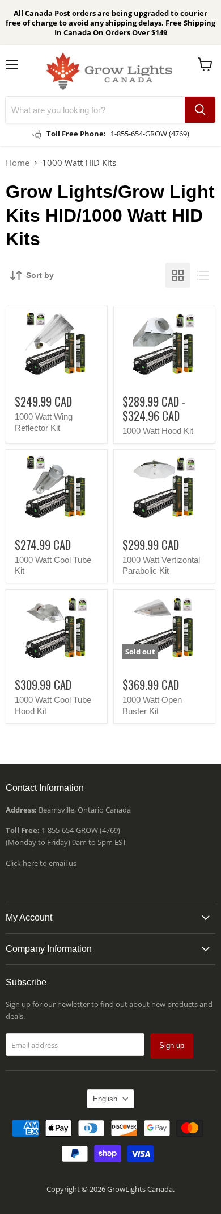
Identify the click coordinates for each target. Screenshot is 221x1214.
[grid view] (177, 275)
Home (17, 162)
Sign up (171, 1045)
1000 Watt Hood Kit (157, 431)
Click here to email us (41, 863)
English (105, 1099)
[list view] (202, 275)
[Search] (200, 110)
